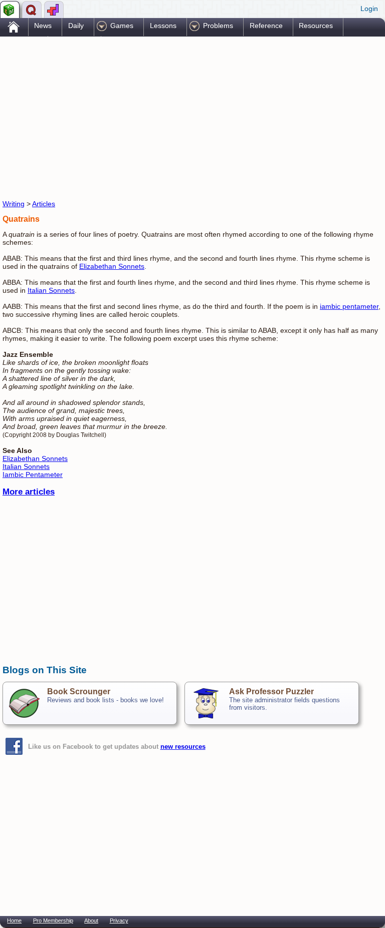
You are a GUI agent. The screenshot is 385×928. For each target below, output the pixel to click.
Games (121, 26)
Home (14, 920)
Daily (76, 26)
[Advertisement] (120, 117)
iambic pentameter (349, 306)
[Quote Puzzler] (32, 9)
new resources (183, 746)
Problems (218, 26)
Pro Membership (53, 920)
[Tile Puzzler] (54, 9)
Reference (266, 26)
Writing (14, 204)
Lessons (163, 26)
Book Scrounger (78, 691)
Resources (316, 26)
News (43, 26)
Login (369, 9)
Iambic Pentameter (33, 475)
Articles (43, 204)
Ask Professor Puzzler (271, 691)
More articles (29, 492)
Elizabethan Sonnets (111, 266)
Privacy (119, 920)
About (91, 920)
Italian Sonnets (51, 290)
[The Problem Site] (10, 9)
